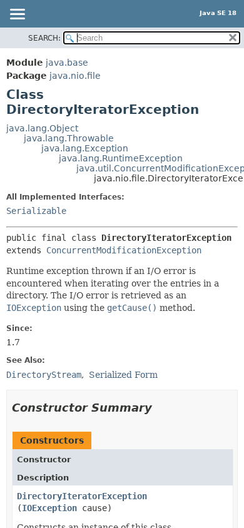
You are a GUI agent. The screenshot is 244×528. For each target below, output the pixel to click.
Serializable (36, 211)
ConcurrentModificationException (123, 250)
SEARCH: (44, 38)
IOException (49, 508)
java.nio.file (75, 76)
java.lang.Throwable (69, 138)
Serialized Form (123, 375)
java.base (67, 63)
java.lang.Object (42, 128)
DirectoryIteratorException (82, 496)
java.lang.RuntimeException (121, 158)
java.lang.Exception (84, 148)
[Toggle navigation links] (17, 15)
